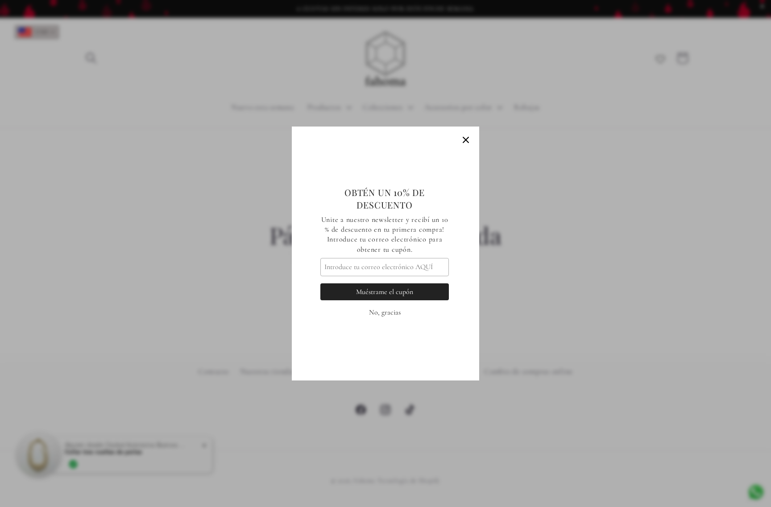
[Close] (466, 140)
